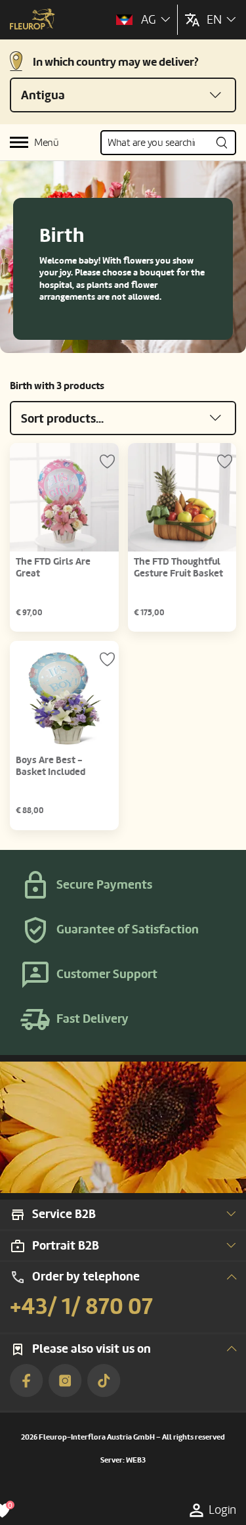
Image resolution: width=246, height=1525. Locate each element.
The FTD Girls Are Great (53, 567)
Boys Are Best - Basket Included (50, 766)
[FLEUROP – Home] (32, 20)
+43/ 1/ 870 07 (81, 1306)
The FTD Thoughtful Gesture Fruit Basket (178, 567)
